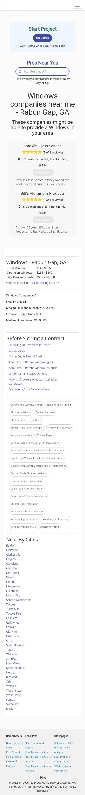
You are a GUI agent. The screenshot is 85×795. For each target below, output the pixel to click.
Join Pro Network (34, 743)
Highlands (12, 636)
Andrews (11, 659)
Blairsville (12, 550)
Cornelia (11, 568)
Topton (10, 650)
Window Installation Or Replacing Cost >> (32, 283)
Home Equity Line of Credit (26, 356)
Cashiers (11, 618)
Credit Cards (17, 350)
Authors (58, 752)
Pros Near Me (13, 752)
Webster (11, 654)
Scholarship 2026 (63, 743)
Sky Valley (12, 704)
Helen (10, 582)
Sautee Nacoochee (18, 600)
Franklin (11, 627)
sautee (10, 699)
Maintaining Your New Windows (29, 389)
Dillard (10, 577)
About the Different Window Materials (33, 368)
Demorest (12, 573)
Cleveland (12, 564)
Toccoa (10, 604)
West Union (13, 695)
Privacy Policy (62, 747)
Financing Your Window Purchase (30, 345)
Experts (29, 747)
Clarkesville (13, 554)
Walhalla (11, 686)
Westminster (14, 690)
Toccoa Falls (14, 613)
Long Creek (13, 663)
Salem (10, 681)
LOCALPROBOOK (26, 5)
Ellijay (9, 709)
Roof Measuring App (36, 752)
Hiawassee (13, 586)
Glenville (11, 631)
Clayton (11, 559)
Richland (11, 677)
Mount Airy (13, 595)
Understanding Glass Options (28, 374)
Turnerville (12, 609)
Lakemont (12, 591)
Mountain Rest (15, 668)
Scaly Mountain (16, 645)
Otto (9, 641)
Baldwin (11, 545)
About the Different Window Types (31, 362)
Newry (10, 672)
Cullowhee (13, 622)
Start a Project (13, 757)
